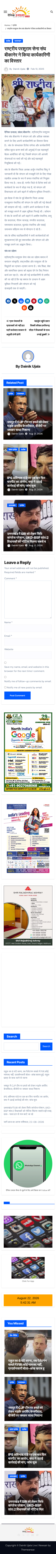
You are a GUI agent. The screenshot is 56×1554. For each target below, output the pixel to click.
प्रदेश (8, 41)
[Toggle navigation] (5, 12)
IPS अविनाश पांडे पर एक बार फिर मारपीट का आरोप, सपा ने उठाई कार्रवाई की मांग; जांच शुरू (26, 482)
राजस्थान (17, 41)
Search (12, 1036)
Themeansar (27, 1549)
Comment (10, 578)
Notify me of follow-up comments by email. (27, 681)
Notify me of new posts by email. (24, 687)
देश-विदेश (13, 1335)
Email (8, 635)
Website (8, 649)
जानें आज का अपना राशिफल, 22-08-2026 (24, 1122)
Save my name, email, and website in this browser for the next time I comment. (26, 669)
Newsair (43, 1545)
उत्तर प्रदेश (13, 449)
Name (8, 622)
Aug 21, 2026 (36, 433)
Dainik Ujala (19, 68)
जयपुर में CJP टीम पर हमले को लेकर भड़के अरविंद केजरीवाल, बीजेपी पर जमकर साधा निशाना (27, 426)
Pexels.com (28, 1244)
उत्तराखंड (12, 505)
